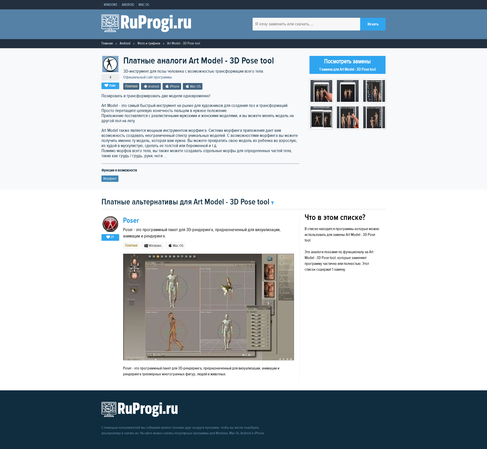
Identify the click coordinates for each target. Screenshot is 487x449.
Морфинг (110, 179)
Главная (107, 43)
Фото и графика (148, 43)
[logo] (146, 24)
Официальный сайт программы (147, 77)
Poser (131, 220)
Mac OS (143, 5)
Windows (110, 5)
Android (128, 5)
